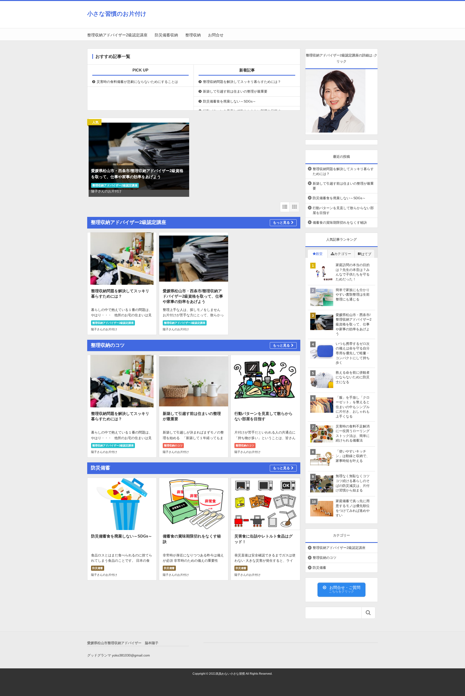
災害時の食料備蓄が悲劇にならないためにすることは (137, 82)
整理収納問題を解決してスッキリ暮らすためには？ (242, 82)
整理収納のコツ (173, 445)
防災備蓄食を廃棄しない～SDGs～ (229, 101)
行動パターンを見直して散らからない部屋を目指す (242, 111)
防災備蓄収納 (166, 35)
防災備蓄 (97, 568)
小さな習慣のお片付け (117, 13)
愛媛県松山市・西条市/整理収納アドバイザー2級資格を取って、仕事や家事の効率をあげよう (193, 296)
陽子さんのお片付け (106, 191)
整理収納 (193, 35)
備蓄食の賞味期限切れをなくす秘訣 (340, 222)
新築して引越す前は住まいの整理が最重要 (235, 91)
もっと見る (281, 222)
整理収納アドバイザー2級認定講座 (117, 35)
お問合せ (216, 35)
